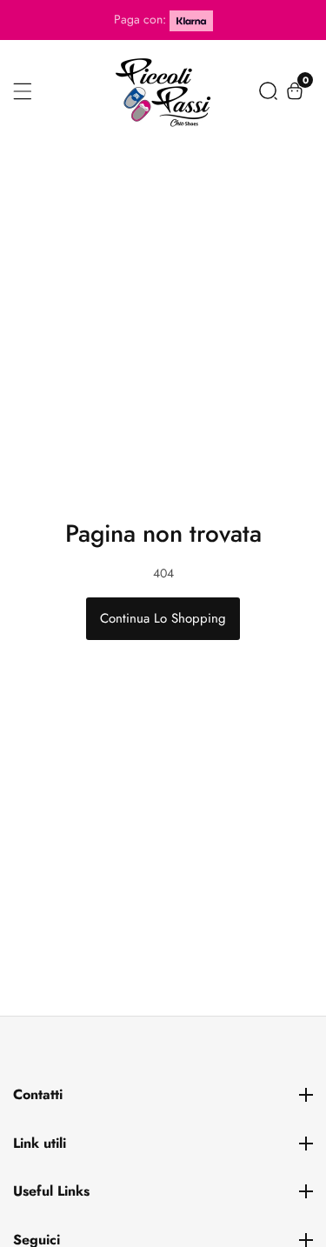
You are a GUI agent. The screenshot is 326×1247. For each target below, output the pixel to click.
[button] (268, 91)
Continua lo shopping (163, 618)
